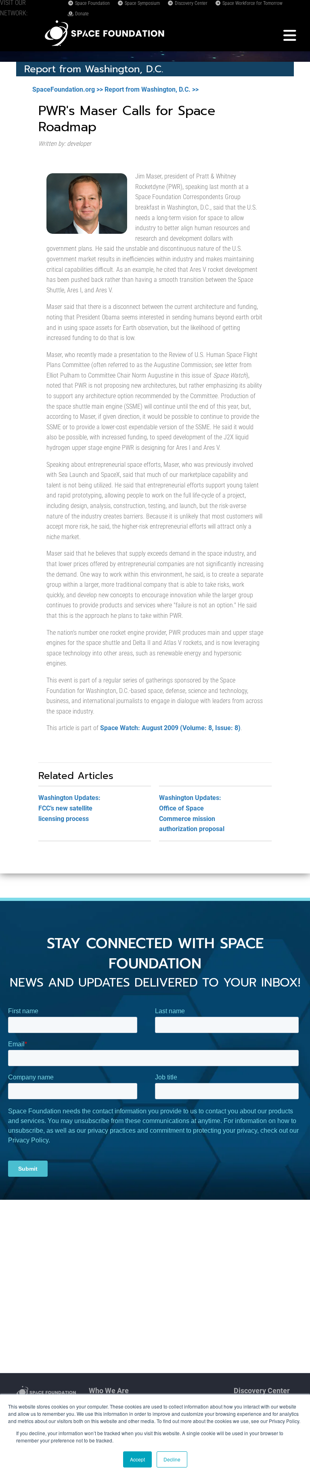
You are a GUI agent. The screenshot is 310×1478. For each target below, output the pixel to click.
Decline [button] (171, 1459)
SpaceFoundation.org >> (67, 89)
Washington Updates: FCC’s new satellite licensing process (69, 808)
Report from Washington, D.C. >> (152, 89)
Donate (81, 14)
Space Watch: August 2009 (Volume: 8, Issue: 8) (170, 728)
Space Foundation (92, 3)
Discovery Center (190, 3)
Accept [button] (137, 1459)
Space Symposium (142, 3)
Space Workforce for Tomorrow (252, 3)
